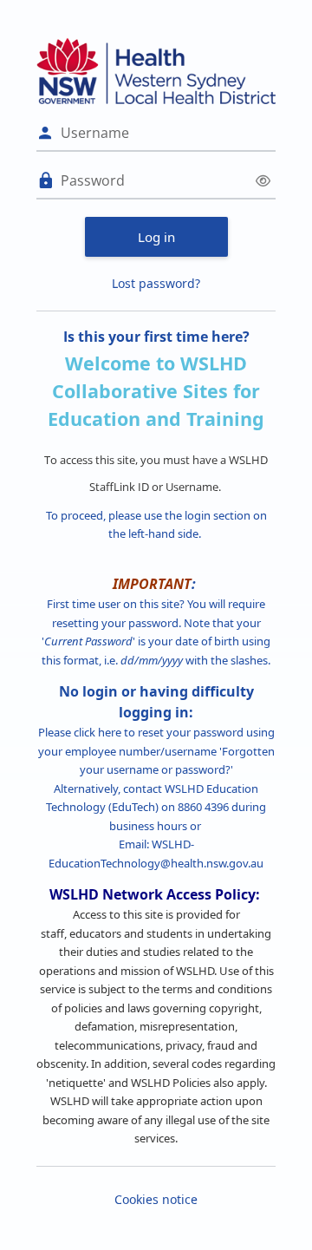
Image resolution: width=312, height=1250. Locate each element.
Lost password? (156, 283)
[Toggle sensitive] (263, 180)
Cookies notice (156, 1199)
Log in (156, 236)
